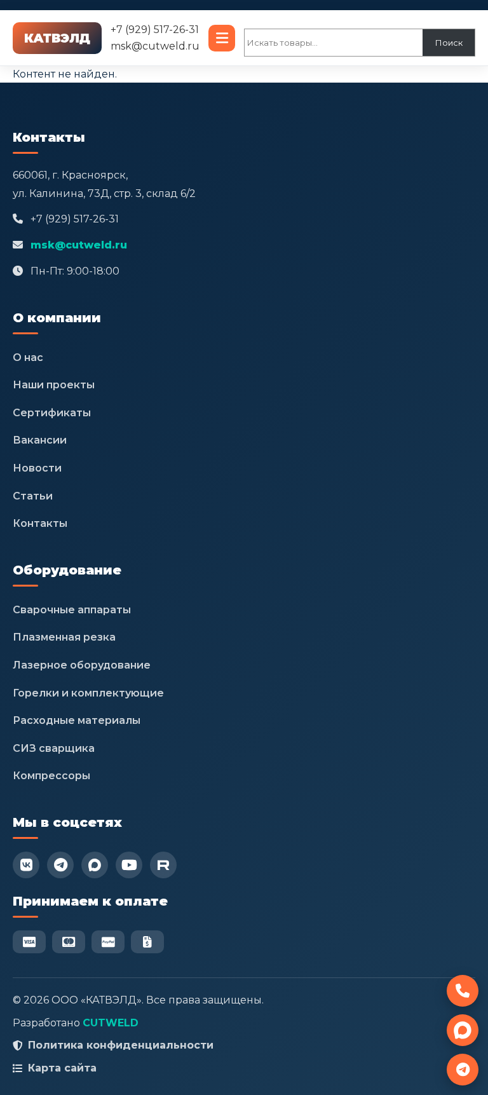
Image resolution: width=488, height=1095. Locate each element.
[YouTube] (129, 865)
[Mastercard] (68, 941)
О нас (28, 357)
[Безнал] (147, 941)
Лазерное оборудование (82, 665)
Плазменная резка (64, 637)
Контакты (40, 523)
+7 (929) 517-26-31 (155, 30)
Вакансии (40, 440)
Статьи (33, 496)
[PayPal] (108, 941)
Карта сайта (62, 1068)
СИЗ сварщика (54, 748)
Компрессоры (51, 776)
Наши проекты (54, 385)
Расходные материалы (76, 720)
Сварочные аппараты (72, 610)
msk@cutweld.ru (155, 46)
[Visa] (29, 941)
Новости (37, 468)
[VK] (26, 865)
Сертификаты (52, 413)
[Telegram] (60, 865)
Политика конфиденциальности (121, 1045)
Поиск (449, 42)
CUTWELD (111, 1023)
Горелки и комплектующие (88, 693)
